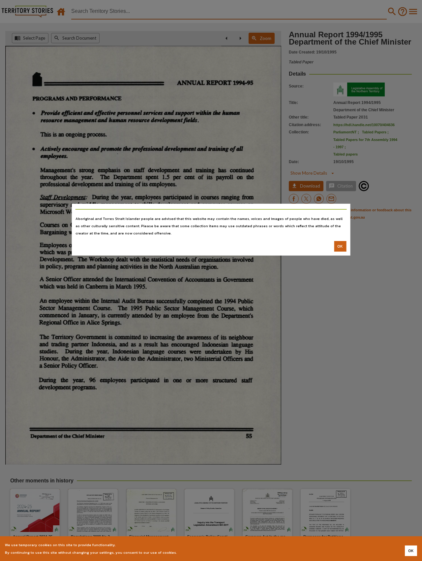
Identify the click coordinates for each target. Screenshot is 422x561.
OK (340, 246)
